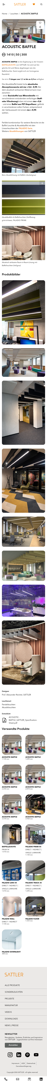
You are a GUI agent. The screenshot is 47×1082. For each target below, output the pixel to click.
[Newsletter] (29, 1079)
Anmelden (13, 1045)
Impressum (15, 1063)
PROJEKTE (9, 999)
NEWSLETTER (11, 1034)
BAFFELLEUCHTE (9, 65)
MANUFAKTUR (11, 1005)
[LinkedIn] (41, 1079)
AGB (23, 1063)
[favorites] (34, 4)
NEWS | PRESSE (11, 1026)
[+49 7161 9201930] (6, 1079)
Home (4, 14)
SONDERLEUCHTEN (14, 992)
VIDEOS (8, 1012)
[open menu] (6, 4)
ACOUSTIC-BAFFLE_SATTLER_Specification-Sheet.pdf (23, 720)
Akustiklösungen (16, 131)
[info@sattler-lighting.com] (17, 1079)
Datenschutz (31, 1063)
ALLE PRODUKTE (12, 985)
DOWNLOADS (11, 1019)
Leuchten (14, 14)
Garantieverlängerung (23, 1066)
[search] (41, 4)
